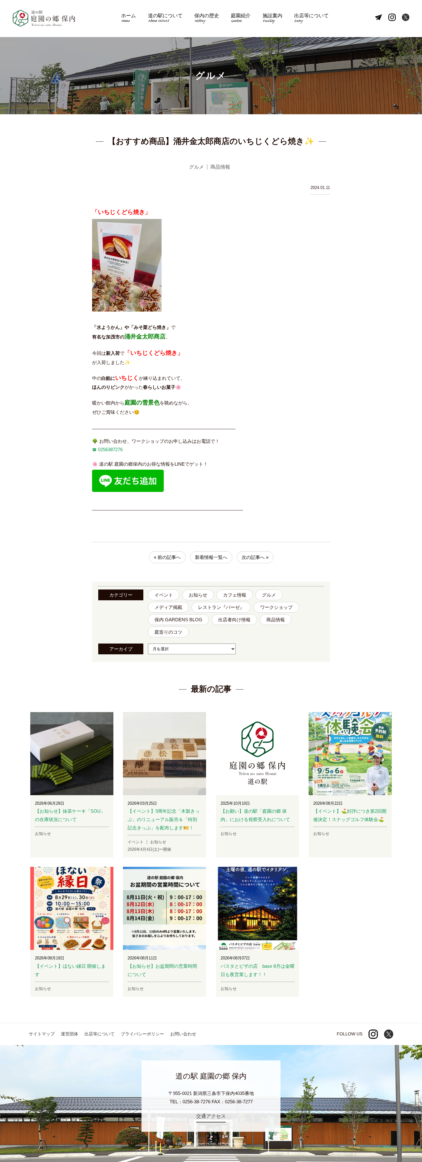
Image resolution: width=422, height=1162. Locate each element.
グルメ (269, 595)
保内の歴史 (206, 18)
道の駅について (165, 18)
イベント (163, 595)
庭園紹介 (241, 18)
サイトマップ (42, 1033)
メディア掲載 (168, 607)
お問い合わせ (183, 1033)
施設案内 (272, 18)
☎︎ (94, 449)
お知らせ (198, 595)
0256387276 (110, 449)
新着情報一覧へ (211, 557)
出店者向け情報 (234, 619)
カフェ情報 (234, 595)
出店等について (311, 18)
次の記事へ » (255, 557)
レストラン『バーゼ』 (221, 607)
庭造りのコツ (168, 632)
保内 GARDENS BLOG (178, 619)
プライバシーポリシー (142, 1033)
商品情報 (275, 619)
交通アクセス (211, 1116)
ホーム (128, 18)
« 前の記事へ (167, 557)
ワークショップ (276, 607)
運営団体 (69, 1033)
